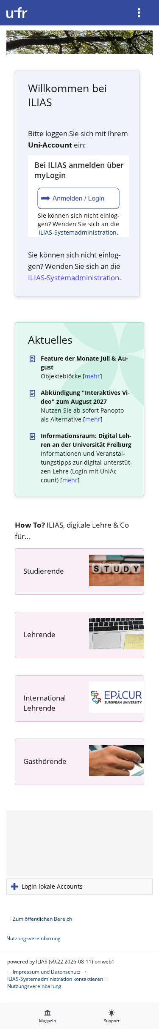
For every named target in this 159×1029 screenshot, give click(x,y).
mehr (92, 376)
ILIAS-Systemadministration (78, 232)
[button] (79, 886)
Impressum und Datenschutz (47, 971)
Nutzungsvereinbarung (33, 938)
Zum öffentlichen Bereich (42, 918)
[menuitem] (140, 12)
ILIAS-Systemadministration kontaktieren (55, 978)
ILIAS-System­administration (73, 277)
